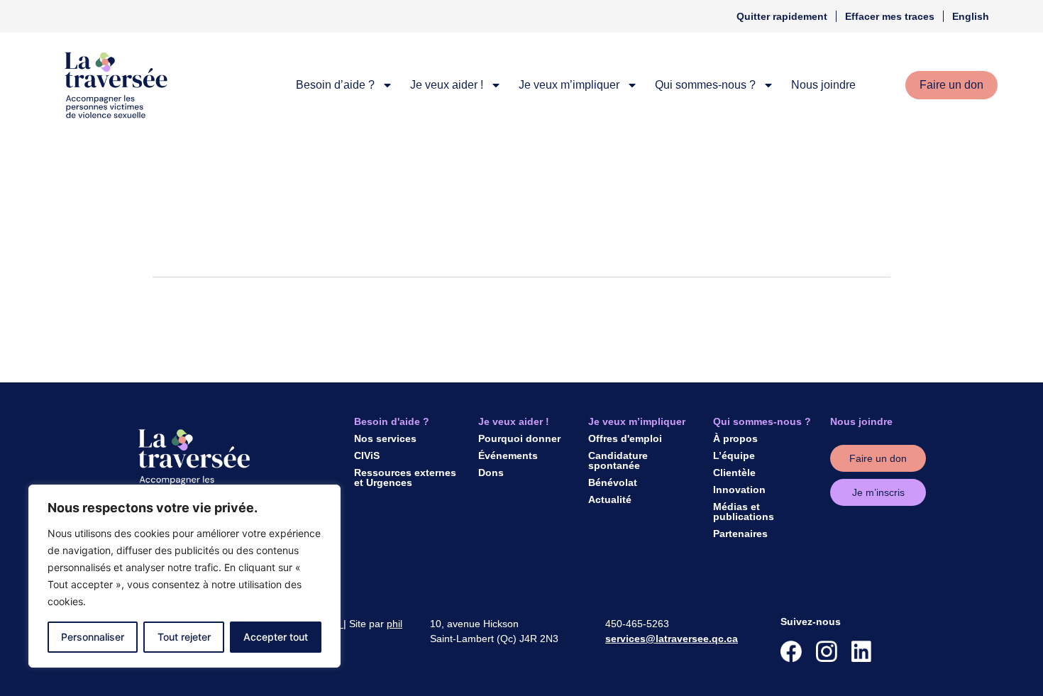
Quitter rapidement (781, 16)
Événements (508, 455)
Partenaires (740, 533)
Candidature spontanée (618, 460)
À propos (735, 438)
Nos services (385, 438)
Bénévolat (612, 482)
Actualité (609, 499)
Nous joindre (823, 85)
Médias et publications (743, 511)
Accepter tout (275, 637)
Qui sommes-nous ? (705, 85)
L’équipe (734, 455)
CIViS (367, 455)
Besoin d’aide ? (335, 85)
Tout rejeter (184, 637)
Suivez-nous (810, 621)
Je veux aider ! (446, 85)
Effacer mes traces (889, 16)
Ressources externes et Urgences (405, 477)
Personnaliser (92, 637)
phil (394, 623)
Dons (491, 472)
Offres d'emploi (625, 438)
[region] (184, 576)
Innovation (739, 489)
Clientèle (734, 472)
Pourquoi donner (519, 438)
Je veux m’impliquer (569, 85)
